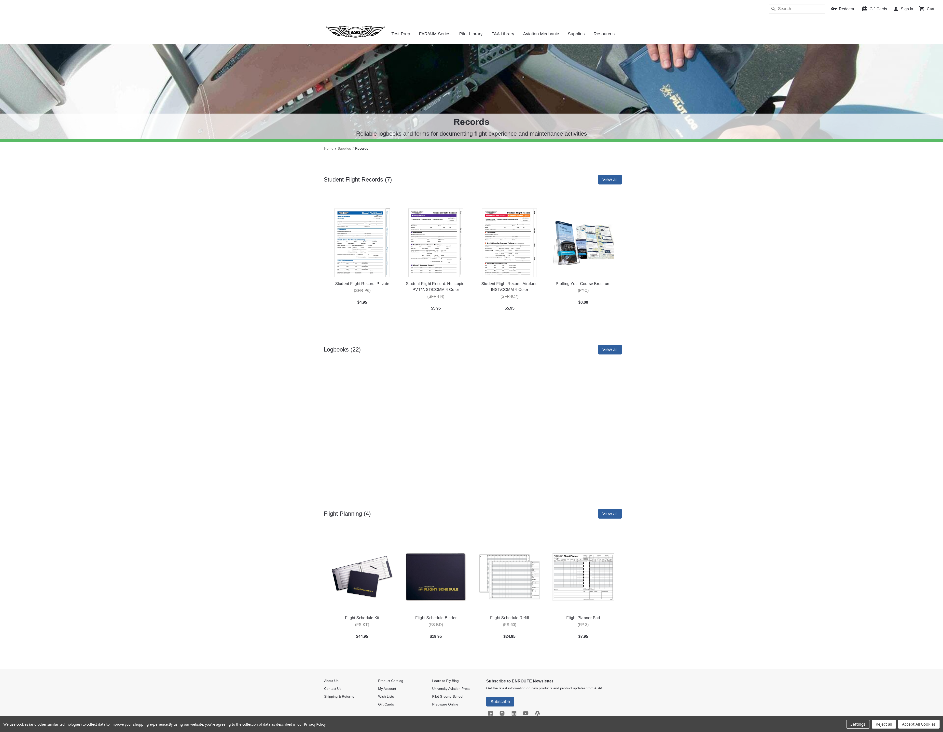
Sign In (907, 9)
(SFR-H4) (435, 296)
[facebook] (490, 713)
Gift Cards (878, 9)
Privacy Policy (314, 724)
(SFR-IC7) (509, 296)
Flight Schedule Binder (436, 618)
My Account (387, 689)
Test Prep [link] (400, 33)
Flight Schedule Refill (509, 618)
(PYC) (583, 290)
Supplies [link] (576, 33)
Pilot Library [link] (471, 33)
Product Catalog (390, 681)
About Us (331, 681)
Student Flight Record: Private (362, 284)
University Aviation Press (451, 689)
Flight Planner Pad (583, 618)
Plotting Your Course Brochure (583, 284)
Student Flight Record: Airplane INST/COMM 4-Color (509, 287)
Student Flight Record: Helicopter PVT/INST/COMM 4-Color (436, 287)
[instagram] (502, 713)
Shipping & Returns (339, 696)
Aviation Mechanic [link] (541, 33)
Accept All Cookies (919, 724)
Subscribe (500, 701)
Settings (858, 724)
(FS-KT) (362, 625)
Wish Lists (386, 696)
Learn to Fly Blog (445, 681)
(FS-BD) (436, 625)
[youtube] (525, 713)
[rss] (537, 713)
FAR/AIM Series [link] (434, 33)
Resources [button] (604, 33)
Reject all (884, 724)
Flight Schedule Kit (362, 618)
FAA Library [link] (502, 33)
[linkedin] (514, 713)
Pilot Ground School (447, 696)
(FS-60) (509, 625)
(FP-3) (583, 625)
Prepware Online (445, 704)
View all (610, 179)
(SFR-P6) (362, 290)
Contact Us (332, 689)
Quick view (362, 242)
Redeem (846, 9)
